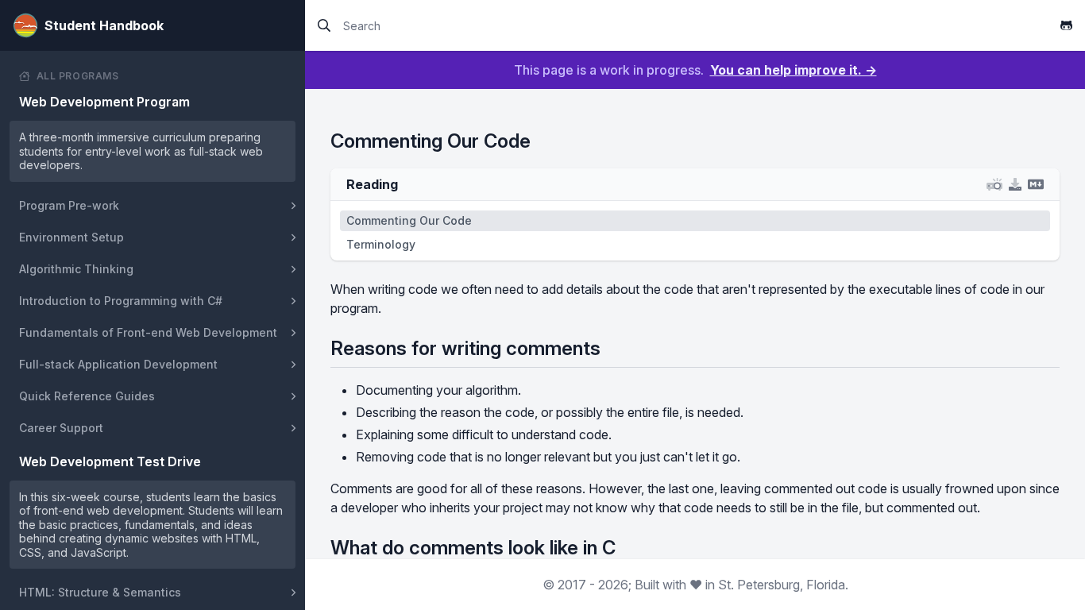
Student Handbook (104, 25)
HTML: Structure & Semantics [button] (100, 592)
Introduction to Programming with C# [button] (120, 300)
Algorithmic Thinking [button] (76, 269)
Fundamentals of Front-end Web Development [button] (148, 332)
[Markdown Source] (1036, 184)
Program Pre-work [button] (69, 205)
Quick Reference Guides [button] (87, 396)
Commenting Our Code (409, 220)
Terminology (380, 244)
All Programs (78, 76)
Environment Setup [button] (71, 237)
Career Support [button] (61, 427)
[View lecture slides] (994, 184)
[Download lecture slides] (1015, 184)
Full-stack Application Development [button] (118, 364)
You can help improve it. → (793, 70)
